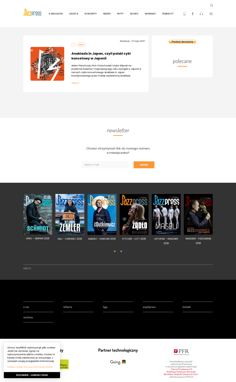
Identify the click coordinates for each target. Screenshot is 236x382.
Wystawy (28, 317)
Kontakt (187, 307)
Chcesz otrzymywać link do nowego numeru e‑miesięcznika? (118, 150)
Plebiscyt (168, 13)
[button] (211, 6)
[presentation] (36, 12)
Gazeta (73, 13)
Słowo (134, 13)
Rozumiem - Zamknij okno (32, 375)
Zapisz (144, 165)
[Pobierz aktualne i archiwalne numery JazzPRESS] (185, 14)
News (81, 44)
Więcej (75, 83)
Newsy (107, 13)
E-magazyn (56, 13)
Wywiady (150, 13)
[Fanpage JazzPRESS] (192, 14)
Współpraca (149, 307)
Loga (105, 307)
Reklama (67, 307)
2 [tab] (121, 251)
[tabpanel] (37, 218)
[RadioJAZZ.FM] (201, 14)
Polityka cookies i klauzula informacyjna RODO (29, 367)
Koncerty (91, 13)
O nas (26, 307)
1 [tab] (115, 251)
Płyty (120, 13)
